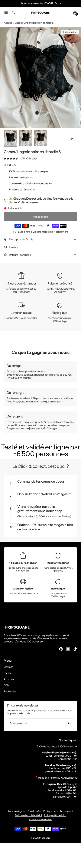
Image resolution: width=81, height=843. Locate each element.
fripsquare (44, 837)
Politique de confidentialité (28, 815)
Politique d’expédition (55, 815)
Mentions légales (16, 811)
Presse (7, 673)
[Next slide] (71, 138)
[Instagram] (68, 649)
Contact (8, 667)
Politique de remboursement (58, 811)
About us (9, 679)
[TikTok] (75, 649)
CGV (6, 685)
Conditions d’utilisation (40, 819)
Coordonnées (34, 811)
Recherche (10, 691)
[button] (25, 138)
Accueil (8, 22)
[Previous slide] (9, 138)
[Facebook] (61, 649)
